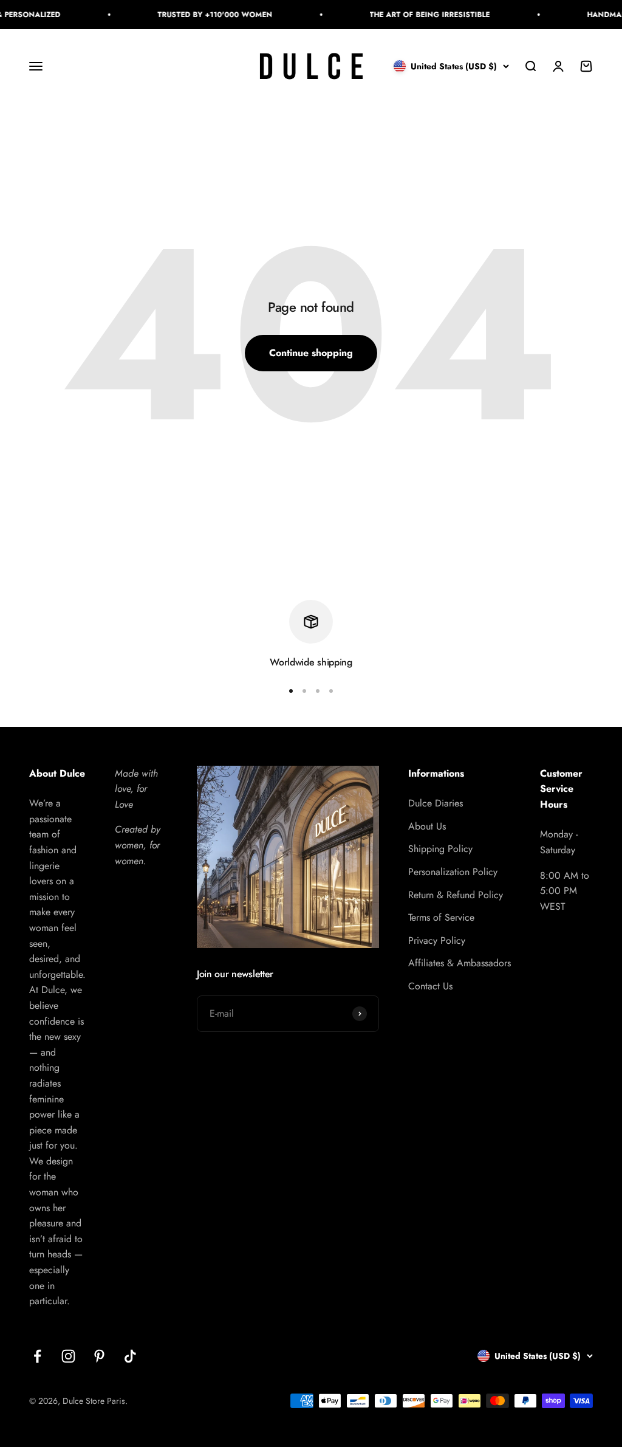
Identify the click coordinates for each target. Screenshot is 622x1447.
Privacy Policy (436, 940)
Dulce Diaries (435, 803)
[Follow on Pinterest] (99, 1356)
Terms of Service (441, 917)
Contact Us (430, 986)
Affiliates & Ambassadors (459, 963)
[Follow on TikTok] (130, 1356)
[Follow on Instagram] (68, 1356)
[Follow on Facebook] (37, 1356)
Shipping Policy (440, 849)
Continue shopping (311, 353)
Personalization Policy (452, 872)
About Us (427, 826)
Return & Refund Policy (455, 895)
